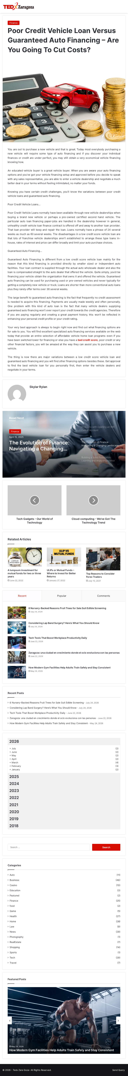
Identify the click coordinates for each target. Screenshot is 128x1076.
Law (12, 926)
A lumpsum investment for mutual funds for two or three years (24, 573)
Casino (13, 885)
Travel (13, 962)
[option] (64, 444)
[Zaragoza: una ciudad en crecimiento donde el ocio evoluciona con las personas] (17, 657)
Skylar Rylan (38, 387)
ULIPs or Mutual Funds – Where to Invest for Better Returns (61, 573)
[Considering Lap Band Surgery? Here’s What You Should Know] (17, 627)
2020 (14, 812)
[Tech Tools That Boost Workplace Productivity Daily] (17, 642)
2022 (14, 797)
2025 (14, 776)
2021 (13, 804)
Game (13, 911)
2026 (14, 741)
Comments (103, 595)
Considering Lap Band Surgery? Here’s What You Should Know (63, 623)
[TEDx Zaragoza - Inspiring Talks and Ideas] (18, 6)
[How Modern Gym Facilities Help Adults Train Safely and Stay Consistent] (17, 672)
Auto (12, 875)
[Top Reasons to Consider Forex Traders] (103, 559)
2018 (13, 826)
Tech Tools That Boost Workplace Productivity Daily (57, 637)
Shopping (15, 947)
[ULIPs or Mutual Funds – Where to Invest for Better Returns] (64, 557)
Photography (17, 937)
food (12, 906)
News (13, 931)
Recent (22, 595)
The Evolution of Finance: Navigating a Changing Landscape (39, 446)
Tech (12, 957)
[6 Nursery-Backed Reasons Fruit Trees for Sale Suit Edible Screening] (17, 613)
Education (15, 890)
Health (13, 916)
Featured (14, 895)
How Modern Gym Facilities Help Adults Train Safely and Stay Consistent (69, 667)
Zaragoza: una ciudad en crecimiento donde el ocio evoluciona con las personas (74, 652)
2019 (13, 819)
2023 (14, 790)
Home (13, 921)
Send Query (118, 1070)
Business (14, 880)
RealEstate (15, 942)
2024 (14, 783)
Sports (13, 952)
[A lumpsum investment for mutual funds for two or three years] (25, 557)
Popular (61, 595)
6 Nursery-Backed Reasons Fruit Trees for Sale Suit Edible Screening (67, 608)
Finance (14, 23)
